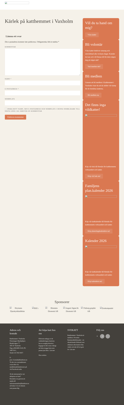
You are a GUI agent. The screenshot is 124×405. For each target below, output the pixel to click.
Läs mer (52, 350)
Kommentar (10, 47)
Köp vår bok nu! (94, 176)
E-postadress (12, 89)
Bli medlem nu (93, 95)
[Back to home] (17, 5)
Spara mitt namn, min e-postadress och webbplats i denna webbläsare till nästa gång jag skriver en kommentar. (42, 110)
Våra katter (92, 35)
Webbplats (10, 99)
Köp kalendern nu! (95, 281)
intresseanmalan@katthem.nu (19, 383)
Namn (8, 79)
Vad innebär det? (94, 66)
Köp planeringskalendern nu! (99, 231)
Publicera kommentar (15, 117)
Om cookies (42, 355)
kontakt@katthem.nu (20, 360)
